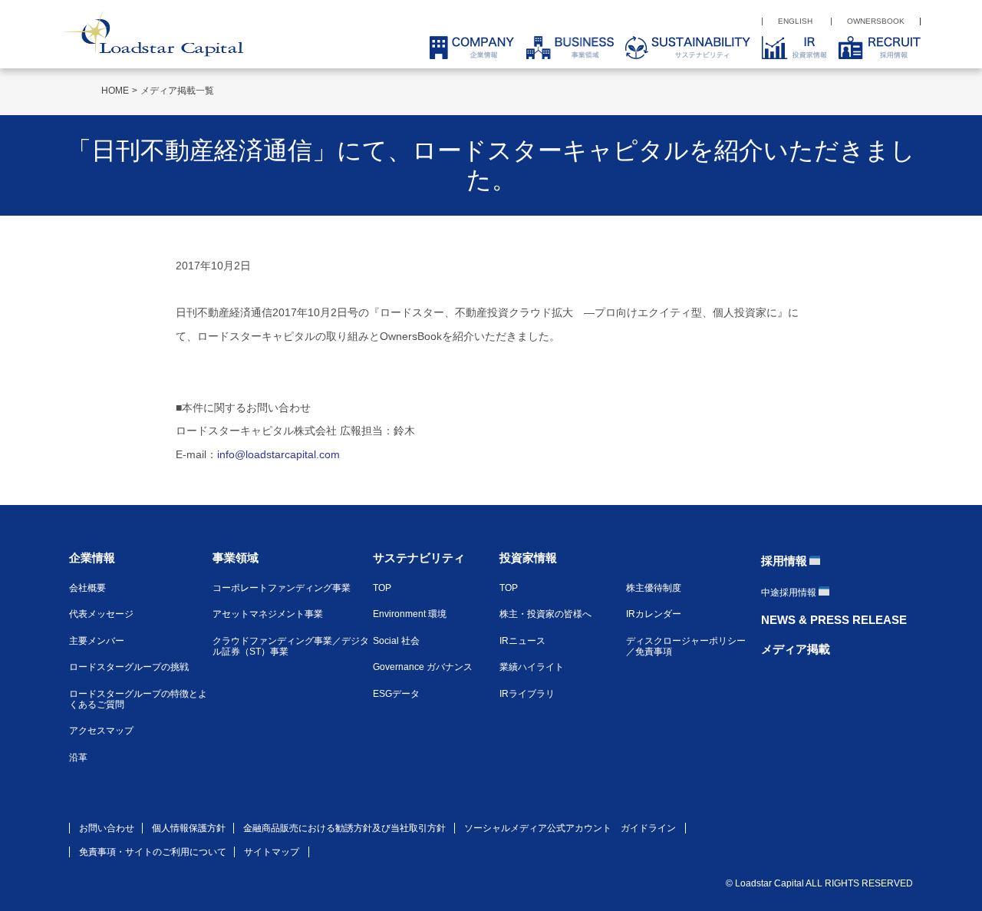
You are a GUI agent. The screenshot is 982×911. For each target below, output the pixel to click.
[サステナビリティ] (682, 47)
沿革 (78, 757)
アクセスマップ (101, 730)
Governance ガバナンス (423, 667)
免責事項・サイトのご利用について (152, 852)
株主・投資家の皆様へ (545, 614)
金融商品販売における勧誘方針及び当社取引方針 (344, 828)
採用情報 (784, 560)
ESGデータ (396, 693)
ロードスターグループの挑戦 (129, 667)
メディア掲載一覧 (177, 90)
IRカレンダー (653, 614)
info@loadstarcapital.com (278, 454)
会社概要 (87, 588)
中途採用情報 (788, 592)
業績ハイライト (531, 667)
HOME (115, 90)
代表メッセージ (101, 614)
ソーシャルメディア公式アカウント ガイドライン (570, 828)
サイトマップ (271, 852)
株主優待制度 (653, 588)
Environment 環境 (410, 614)
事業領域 (236, 557)
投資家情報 (528, 557)
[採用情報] (874, 47)
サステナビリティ (419, 557)
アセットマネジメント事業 (268, 614)
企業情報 (92, 557)
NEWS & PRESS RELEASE (834, 619)
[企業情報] (466, 47)
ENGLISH (795, 21)
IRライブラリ (527, 693)
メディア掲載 (795, 648)
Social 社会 (396, 640)
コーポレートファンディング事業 (282, 588)
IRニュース (522, 640)
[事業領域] (564, 47)
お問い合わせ (106, 828)
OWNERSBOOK (876, 21)
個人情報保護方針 (189, 828)
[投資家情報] (788, 47)
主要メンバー (96, 640)
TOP (382, 588)
